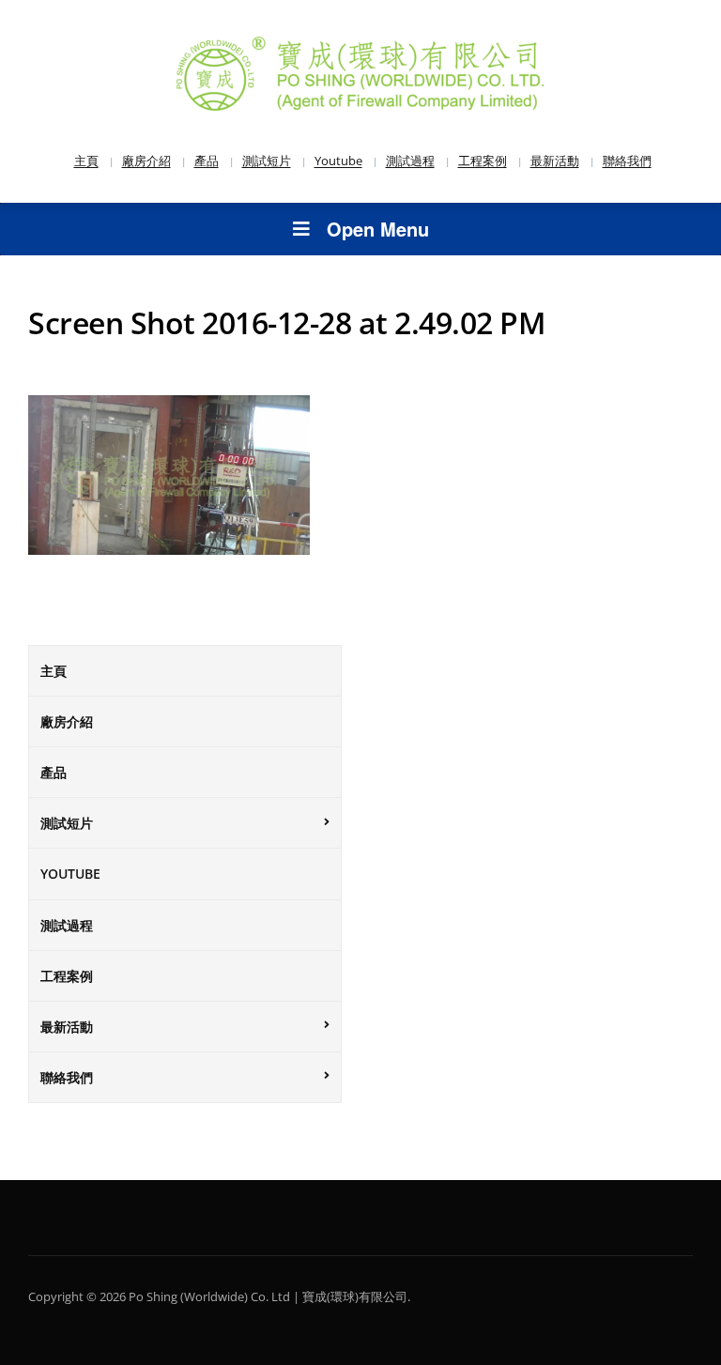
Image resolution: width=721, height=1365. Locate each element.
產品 (206, 160)
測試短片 (266, 160)
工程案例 (482, 160)
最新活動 (554, 160)
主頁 (86, 160)
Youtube (338, 160)
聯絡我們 (627, 160)
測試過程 (410, 160)
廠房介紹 (146, 160)
